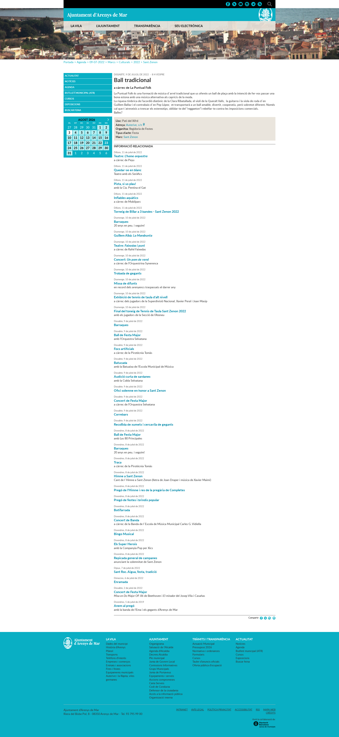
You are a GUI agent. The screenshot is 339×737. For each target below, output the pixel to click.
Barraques (121, 221)
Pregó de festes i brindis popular (136, 500)
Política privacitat (219, 709)
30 (106, 148)
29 (100, 148)
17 (69, 143)
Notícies (70, 81)
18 (75, 143)
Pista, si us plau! (125, 183)
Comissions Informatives (163, 665)
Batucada (120, 362)
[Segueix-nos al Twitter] (234, 4)
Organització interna (161, 697)
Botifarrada (122, 510)
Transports (112, 654)
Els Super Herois (125, 544)
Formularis (198, 654)
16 (106, 137)
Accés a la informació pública (165, 694)
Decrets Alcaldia (158, 654)
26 (82, 148)
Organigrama (156, 643)
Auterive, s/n (134, 124)
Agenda (81, 62)
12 (82, 137)
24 (69, 148)
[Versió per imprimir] (273, 618)
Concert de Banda (126, 520)
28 (94, 148)
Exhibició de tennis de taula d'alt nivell (140, 297)
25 (75, 148)
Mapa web (269, 709)
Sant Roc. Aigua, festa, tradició (135, 571)
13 (88, 137)
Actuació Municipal (203, 643)
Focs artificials (124, 348)
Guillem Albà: (133, 235)
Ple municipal (157, 658)
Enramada (121, 581)
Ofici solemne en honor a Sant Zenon (140, 390)
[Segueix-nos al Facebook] (228, 4)
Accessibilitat (243, 709)
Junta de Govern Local (162, 661)
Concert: (131, 259)
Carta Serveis (156, 683)
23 (106, 143)
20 (88, 143)
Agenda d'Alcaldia (159, 651)
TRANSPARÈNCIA (147, 26)
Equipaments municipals (119, 672)
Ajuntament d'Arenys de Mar (97, 15)
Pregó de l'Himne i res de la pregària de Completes (149, 490)
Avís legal (197, 709)
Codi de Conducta (159, 686)
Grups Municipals (159, 669)
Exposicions (72, 104)
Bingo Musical (124, 534)
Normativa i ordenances (206, 651)
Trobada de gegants (127, 273)
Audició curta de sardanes (132, 376)
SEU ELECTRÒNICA (189, 26)
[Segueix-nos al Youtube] (240, 4)
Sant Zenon (150, 62)
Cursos (69, 98)
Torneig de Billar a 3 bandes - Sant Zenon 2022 (146, 211)
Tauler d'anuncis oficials (205, 661)
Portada (68, 62)
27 (88, 148)
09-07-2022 (97, 62)
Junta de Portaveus (160, 672)
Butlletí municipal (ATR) (80, 92)
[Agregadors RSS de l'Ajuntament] (259, 4)
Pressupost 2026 (202, 647)
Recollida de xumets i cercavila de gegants (143, 424)
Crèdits (270, 712)
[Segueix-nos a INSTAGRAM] (247, 4)
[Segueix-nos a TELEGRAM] (253, 4)
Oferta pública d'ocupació (207, 665)
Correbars (121, 414)
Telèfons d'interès (116, 658)
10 (69, 137)
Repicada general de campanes (135, 558)
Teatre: (130, 156)
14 (94, 137)
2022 (136, 62)
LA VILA (76, 26)
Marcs (111, 62)
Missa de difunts (125, 283)
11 (75, 137)
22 (100, 143)
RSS (258, 709)
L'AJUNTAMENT (108, 26)
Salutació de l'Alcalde (161, 647)
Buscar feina (73, 110)
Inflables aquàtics (126, 197)
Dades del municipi (117, 643)
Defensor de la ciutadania (163, 690)
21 (94, 143)
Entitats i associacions (118, 665)
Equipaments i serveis (161, 676)
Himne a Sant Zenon (128, 476)
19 (82, 143)
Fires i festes (113, 669)
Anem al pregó (124, 605)
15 (100, 137)
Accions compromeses (162, 679)
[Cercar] (269, 4)
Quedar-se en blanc (127, 170)
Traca (117, 462)
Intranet (182, 709)
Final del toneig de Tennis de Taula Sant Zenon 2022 (150, 311)
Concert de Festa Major (130, 400)
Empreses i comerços (118, 661)
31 (69, 153)
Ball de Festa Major (127, 335)
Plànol (109, 651)
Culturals (124, 62)
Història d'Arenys (115, 647)
